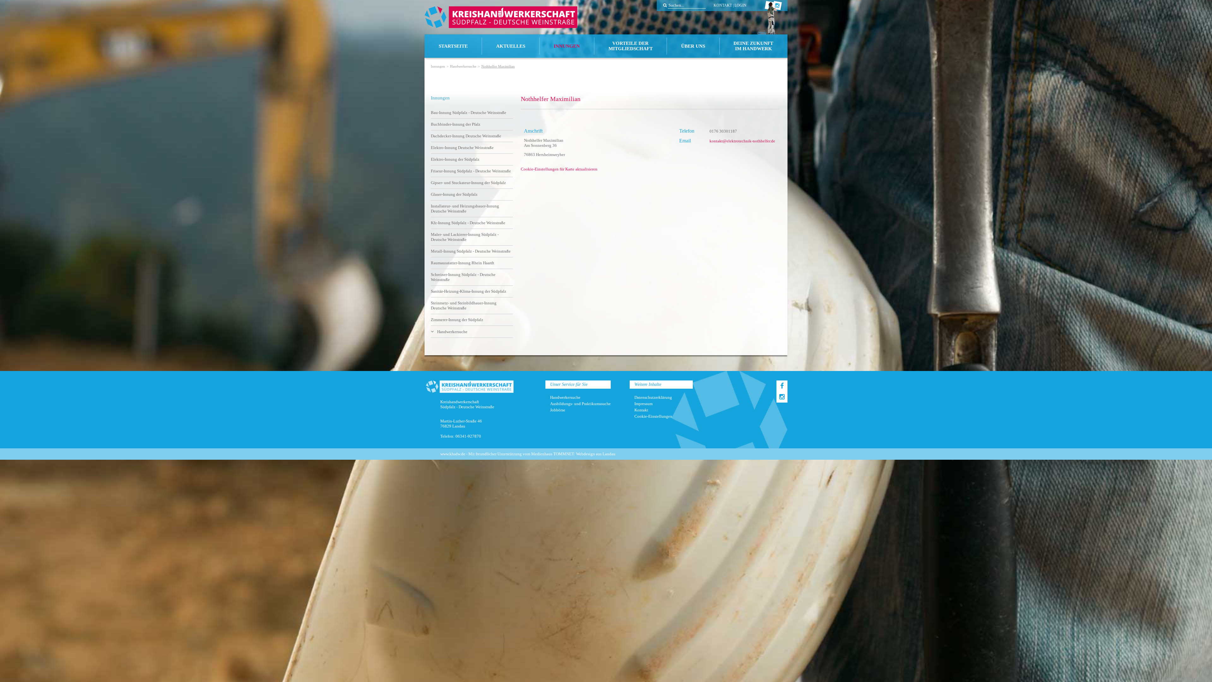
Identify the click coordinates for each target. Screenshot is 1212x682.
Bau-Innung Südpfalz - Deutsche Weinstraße (468, 112)
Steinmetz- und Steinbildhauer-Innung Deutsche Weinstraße (463, 305)
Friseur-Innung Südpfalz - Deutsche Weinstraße (471, 171)
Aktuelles (510, 46)
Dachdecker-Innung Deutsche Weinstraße (466, 136)
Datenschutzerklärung (653, 397)
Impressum (643, 403)
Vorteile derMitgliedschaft (631, 46)
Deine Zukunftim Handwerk (753, 46)
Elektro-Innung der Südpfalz (455, 159)
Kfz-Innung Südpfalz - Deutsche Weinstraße (468, 222)
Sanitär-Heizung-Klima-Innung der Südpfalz (468, 291)
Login (740, 5)
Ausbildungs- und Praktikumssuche (580, 403)
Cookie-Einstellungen (653, 416)
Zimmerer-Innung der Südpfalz (457, 319)
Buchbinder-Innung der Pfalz (455, 124)
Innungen (567, 46)
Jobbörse (557, 410)
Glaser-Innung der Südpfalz (454, 194)
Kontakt (723, 5)
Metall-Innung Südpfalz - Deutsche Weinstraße (471, 251)
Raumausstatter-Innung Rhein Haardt (462, 262)
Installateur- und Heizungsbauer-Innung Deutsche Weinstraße (465, 208)
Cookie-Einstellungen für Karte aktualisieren (559, 169)
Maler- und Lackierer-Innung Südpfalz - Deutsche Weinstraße (465, 237)
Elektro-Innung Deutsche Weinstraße (462, 147)
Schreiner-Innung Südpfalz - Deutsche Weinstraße (463, 277)
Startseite (453, 46)
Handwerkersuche (463, 66)
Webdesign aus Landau (595, 454)
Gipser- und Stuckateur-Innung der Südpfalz (468, 182)
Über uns (693, 46)
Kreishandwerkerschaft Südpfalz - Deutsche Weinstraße (501, 17)
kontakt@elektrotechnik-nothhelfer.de (742, 141)
